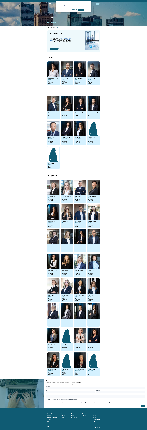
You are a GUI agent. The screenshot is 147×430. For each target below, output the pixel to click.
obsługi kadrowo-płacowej (67, 38)
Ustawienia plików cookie (74, 10)
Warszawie (68, 39)
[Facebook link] (48, 426)
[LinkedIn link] (50, 426)
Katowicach (51, 40)
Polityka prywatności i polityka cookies (63, 5)
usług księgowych (60, 38)
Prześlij (143, 405)
